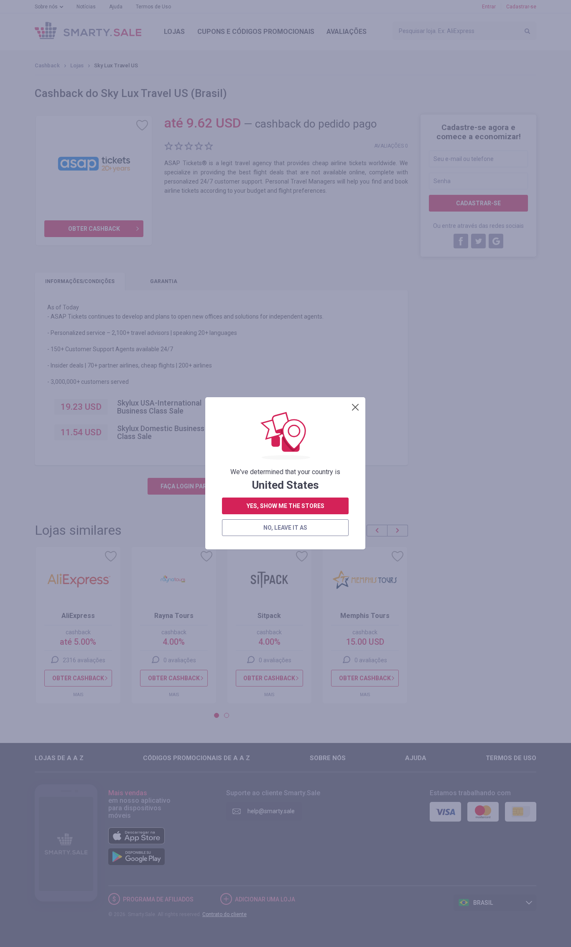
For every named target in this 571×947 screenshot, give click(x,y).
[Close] (355, 407)
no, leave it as (285, 527)
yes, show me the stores (285, 506)
